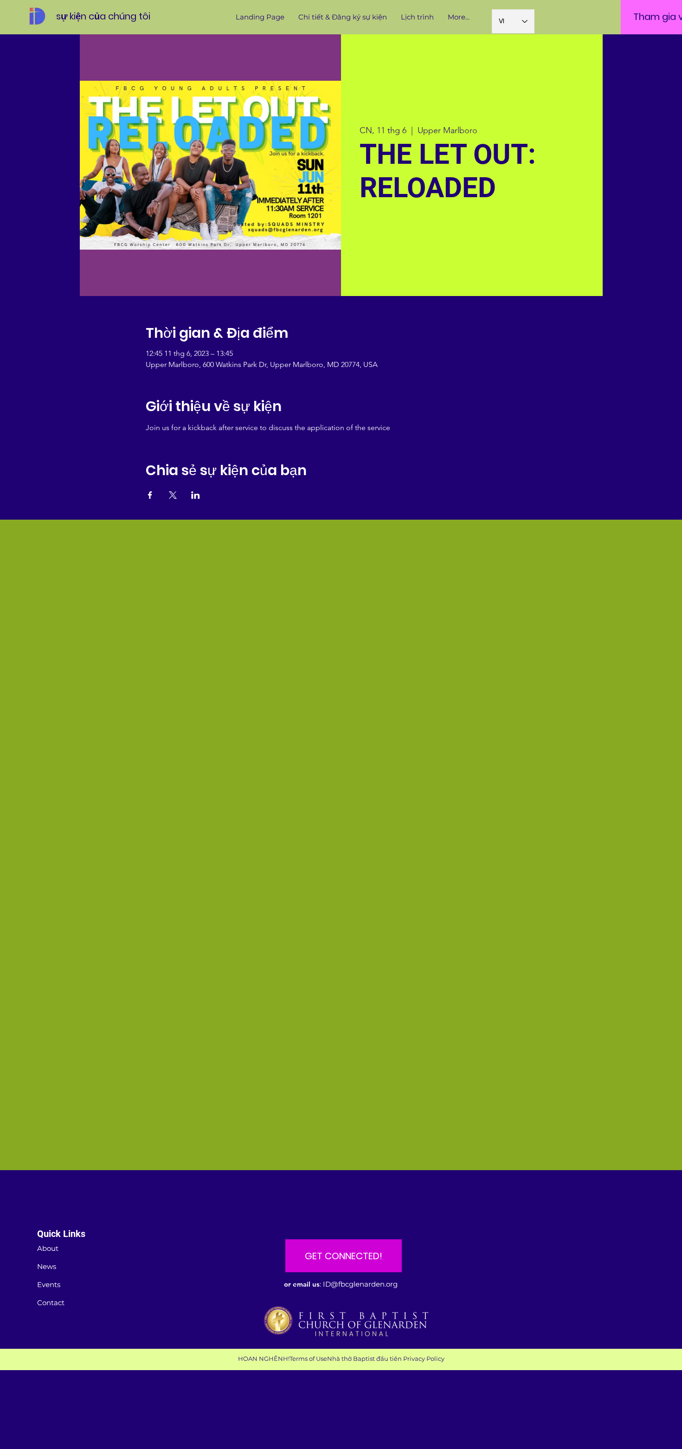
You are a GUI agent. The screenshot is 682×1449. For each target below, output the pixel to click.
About (47, 1248)
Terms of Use (308, 1358)
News (46, 1266)
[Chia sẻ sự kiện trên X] (172, 495)
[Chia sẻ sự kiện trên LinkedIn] (195, 495)
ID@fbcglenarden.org (360, 1284)
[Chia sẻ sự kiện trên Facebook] (150, 495)
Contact (50, 1302)
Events (48, 1284)
